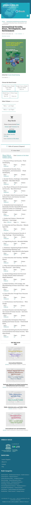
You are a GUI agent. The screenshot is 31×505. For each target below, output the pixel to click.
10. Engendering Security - (15, 241)
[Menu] (28, 15)
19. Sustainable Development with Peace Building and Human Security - (15, 321)
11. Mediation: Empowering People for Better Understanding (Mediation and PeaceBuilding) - (15, 249)
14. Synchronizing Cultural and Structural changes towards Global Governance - (14, 275)
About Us (4, 462)
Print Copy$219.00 (14, 94)
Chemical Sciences (21, 485)
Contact (4, 464)
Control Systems (18, 487)
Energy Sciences (20, 491)
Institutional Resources (16, 482)
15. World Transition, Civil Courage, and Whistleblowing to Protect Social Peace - (15, 285)
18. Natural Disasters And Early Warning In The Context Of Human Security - (15, 311)
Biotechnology (4, 480)
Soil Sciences (4, 489)
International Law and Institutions (15, 428)
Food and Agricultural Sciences (8, 485)
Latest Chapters (6, 459)
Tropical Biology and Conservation (16, 489)
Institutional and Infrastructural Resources (17, 21)
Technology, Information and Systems (10, 484)
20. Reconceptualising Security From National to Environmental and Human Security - (15, 331)
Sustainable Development (7, 487)
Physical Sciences (13, 476)
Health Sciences (25, 474)
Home (3, 21)
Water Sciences (11, 491)
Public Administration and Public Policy (15, 407)
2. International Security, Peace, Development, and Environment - (14, 170)
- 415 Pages (9, 106)
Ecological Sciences (18, 478)
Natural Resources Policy (15, 480)
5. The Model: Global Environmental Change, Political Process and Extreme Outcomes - (15, 197)
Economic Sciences (5, 482)
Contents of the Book (13, 138)
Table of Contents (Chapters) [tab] (16, 146)
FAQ (3, 466)
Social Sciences (4, 476)
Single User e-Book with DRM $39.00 (8, 87)
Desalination (4, 491)
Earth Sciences (4, 474)
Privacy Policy (24, 501)
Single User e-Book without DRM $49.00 (21, 87)
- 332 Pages (9, 109)
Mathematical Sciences (14, 474)
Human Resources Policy (7, 478)
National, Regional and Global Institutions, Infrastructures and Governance (15, 385)
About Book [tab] (16, 150)
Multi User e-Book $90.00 (6, 94)
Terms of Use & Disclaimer (10, 501)
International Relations (15, 363)
